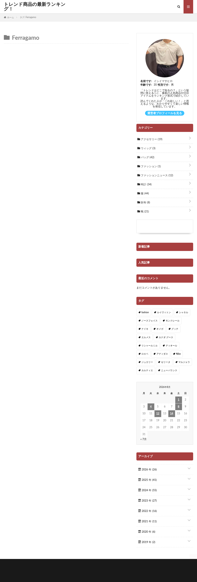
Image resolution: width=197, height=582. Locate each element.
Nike (178, 354)
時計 (146, 184)
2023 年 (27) (149, 500)
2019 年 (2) (148, 542)
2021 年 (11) (149, 521)
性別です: (163, 85)
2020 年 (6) (148, 532)
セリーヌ (165, 362)
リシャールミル (149, 345)
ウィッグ (147, 148)
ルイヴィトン (164, 312)
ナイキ (144, 329)
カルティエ (147, 370)
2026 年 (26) (149, 469)
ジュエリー (147, 362)
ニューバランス (169, 370)
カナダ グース (166, 337)
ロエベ (144, 354)
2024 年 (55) (149, 490)
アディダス (162, 354)
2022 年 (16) (149, 511)
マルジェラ (184, 362)
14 (171, 413)
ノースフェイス (149, 321)
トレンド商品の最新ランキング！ (35, 6)
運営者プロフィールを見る (164, 113)
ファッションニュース (156, 175)
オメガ (159, 329)
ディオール (171, 345)
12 (157, 413)
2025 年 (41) (149, 480)
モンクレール (172, 321)
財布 (145, 202)
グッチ (174, 329)
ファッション (150, 166)
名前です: (146, 81)
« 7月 (143, 439)
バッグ (147, 157)
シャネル (183, 312)
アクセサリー (151, 139)
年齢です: (146, 85)
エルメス (146, 337)
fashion (145, 312)
